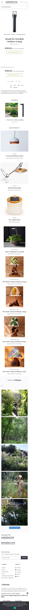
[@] (4, 386)
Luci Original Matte (14, 220)
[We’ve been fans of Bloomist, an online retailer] (14, 403)
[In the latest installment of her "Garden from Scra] (14, 457)
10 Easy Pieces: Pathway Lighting (15, 120)
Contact (3, 569)
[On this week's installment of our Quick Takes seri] (14, 485)
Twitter (18, 574)
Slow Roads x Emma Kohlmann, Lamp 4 (14, 282)
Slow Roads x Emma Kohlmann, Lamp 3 (14, 312)
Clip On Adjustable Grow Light (14, 252)
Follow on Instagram (15, 527)
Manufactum (16, 44)
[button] (21, 2)
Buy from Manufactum (13, 52)
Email (18, 576)
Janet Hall (15, 122)
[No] (27, 605)
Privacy (3, 573)
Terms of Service (5, 571)
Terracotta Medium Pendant (14, 156)
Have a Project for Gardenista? (8, 577)
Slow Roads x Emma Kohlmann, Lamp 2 (14, 341)
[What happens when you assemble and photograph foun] (14, 430)
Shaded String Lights (14, 188)
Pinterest (19, 567)
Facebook (19, 572)
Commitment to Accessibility (7, 575)
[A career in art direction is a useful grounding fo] (14, 512)
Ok (14, 607)
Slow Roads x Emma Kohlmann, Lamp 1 (14, 371)
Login (26, 2)
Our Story (3, 567)
